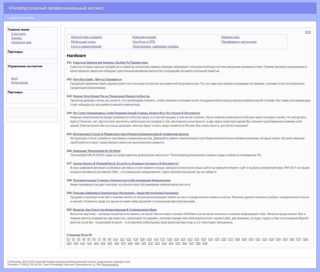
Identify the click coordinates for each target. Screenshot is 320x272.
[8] (104, 239)
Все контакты (110, 264)
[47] (123, 243)
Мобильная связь (83, 41)
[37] (298, 239)
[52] (157, 243)
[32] (264, 239)
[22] (196, 239)
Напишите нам (21, 42)
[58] (198, 243)
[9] (109, 239)
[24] (210, 239)
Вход (14, 78)
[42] (89, 243)
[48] (130, 243)
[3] (78, 239)
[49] (137, 243)
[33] (271, 239)
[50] (143, 243)
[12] (129, 239)
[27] (230, 239)
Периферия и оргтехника (239, 41)
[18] (169, 239)
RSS (308, 32)
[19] (176, 239)
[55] (177, 243)
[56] (184, 243)
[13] (135, 239)
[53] (164, 243)
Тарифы (16, 38)
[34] (278, 239)
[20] (183, 239)
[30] (251, 239)
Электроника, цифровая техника (156, 46)
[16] (156, 239)
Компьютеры (230, 37)
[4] (83, 239)
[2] (73, 239)
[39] (69, 243)
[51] (150, 243)
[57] (191, 243)
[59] (205, 243)
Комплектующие (144, 37)
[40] (76, 243)
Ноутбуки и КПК (144, 41)
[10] (115, 239)
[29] (244, 239)
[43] (96, 243)
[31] (258, 239)
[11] (122, 239)
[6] (94, 239)
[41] (82, 243)
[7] (99, 239)
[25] (217, 239)
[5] (88, 239)
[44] (103, 243)
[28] (237, 239)
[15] (149, 239)
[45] (110, 243)
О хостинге (18, 34)
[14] (142, 239)
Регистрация (19, 82)
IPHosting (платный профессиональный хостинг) (56, 8)
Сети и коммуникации (86, 46)
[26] (224, 239)
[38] (305, 239)
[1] (68, 239)
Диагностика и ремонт (86, 37)
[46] (116, 243)
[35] (285, 239)
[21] (190, 239)
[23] (203, 239)
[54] (171, 243)
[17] (162, 239)
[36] (292, 239)
